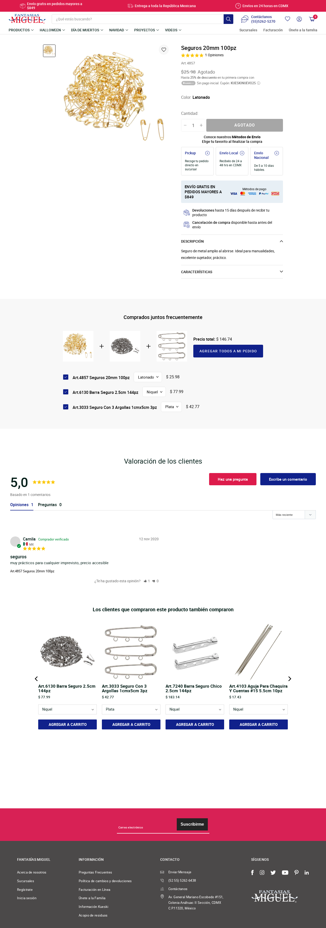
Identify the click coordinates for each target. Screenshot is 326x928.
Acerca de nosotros (32, 872)
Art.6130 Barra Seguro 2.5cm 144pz (105, 392)
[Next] (289, 679)
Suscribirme (192, 824)
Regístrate (25, 889)
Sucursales (248, 30)
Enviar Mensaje (179, 872)
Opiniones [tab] (19, 504)
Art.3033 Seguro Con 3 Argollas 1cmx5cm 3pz (115, 407)
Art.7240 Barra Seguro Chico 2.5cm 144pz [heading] (194, 688)
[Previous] (37, 679)
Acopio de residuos (93, 915)
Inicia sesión (26, 898)
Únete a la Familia (92, 898)
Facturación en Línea (94, 889)
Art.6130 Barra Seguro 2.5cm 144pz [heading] (67, 688)
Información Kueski (93, 906)
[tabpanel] (116, 99)
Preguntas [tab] (47, 504)
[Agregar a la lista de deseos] (164, 50)
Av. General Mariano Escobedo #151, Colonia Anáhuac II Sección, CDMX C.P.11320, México (196, 902)
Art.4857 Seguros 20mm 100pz (32, 571)
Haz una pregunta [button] (233, 479)
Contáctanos (177, 889)
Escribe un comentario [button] (288, 479)
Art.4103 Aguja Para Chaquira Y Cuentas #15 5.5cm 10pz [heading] (258, 688)
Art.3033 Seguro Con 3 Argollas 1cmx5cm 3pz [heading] (124, 688)
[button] (147, 580)
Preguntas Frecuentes (95, 872)
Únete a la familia (303, 30)
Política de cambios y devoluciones (105, 881)
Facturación (273, 30)
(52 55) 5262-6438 (182, 880)
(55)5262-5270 (263, 21)
